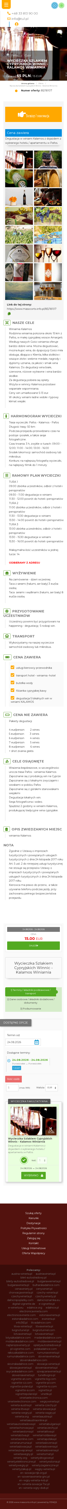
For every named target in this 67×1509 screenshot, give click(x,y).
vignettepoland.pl (26, 1394)
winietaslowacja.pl (21, 1446)
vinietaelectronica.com (33, 1397)
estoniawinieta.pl (49, 1315)
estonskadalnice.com (25, 1318)
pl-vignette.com (20, 1349)
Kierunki (34, 1218)
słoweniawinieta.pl (23, 1375)
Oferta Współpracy (33, 1253)
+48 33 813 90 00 (24, 13)
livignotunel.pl (20, 1330)
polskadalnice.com (45, 1349)
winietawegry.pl (23, 1454)
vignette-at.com (21, 1379)
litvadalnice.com (41, 1322)
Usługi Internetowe (33, 1248)
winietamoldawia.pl (44, 1435)
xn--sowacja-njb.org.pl (33, 1472)
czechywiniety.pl (45, 1296)
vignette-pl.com (46, 1382)
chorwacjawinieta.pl (21, 1292)
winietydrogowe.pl (42, 1457)
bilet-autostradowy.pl (33, 1277)
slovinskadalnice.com (20, 1364)
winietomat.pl (45, 1454)
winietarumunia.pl (21, 1442)
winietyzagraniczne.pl (45, 1465)
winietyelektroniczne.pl (21, 1461)
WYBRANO (31, 1175)
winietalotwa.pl (20, 1435)
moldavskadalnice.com (20, 1341)
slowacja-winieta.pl (48, 1364)
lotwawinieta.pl (44, 1334)
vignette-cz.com (21, 1382)
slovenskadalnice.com (33, 1360)
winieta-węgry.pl (45, 1412)
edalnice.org (34, 1307)
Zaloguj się (33, 1238)
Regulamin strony (33, 1233)
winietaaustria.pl (42, 1416)
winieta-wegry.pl (21, 1412)
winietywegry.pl (18, 1465)
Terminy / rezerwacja (37, 116)
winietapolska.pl (46, 1439)
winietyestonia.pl (49, 1461)
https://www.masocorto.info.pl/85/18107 (31, 308)
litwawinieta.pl (44, 1326)
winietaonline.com (22, 1439)
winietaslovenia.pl (46, 1442)
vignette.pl (45, 1390)
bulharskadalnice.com (46, 1285)
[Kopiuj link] (9, 314)
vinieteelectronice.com (22, 1401)
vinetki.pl (46, 1394)
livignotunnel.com (44, 1330)
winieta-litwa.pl (20, 1409)
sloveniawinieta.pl (49, 1356)
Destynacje (33, 1223)
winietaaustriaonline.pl (33, 1420)
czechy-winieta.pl (47, 1292)
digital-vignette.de (23, 1303)
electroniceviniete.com (21, 1315)
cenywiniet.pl (44, 1288)
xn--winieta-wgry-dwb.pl (33, 1488)
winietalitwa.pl (45, 1431)
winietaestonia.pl (23, 1431)
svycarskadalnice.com (19, 1371)
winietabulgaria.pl (49, 1424)
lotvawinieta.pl (22, 1334)
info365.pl (22, 1322)
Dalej (32, 945)
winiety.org (20, 1457)
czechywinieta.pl (21, 1296)
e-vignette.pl (47, 1303)
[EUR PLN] (51, 1087)
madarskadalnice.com (47, 1337)
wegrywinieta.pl (49, 1401)
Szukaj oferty (33, 1213)
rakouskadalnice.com (21, 1352)
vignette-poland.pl (21, 1386)
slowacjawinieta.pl (21, 1367)
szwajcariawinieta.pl (49, 1371)
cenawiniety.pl (24, 1288)
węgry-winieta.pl (45, 1469)
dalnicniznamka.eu (48, 1300)
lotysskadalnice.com (18, 1337)
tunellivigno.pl (46, 1375)
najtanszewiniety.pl (18, 1345)
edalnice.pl (52, 1307)
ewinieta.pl (48, 1318)
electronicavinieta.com (33, 1311)
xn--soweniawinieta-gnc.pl (34, 1476)
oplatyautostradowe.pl (47, 1345)
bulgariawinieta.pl (18, 1285)
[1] (42, 1160)
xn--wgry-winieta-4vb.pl (33, 1480)
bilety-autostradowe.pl (20, 1281)
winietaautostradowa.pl (21, 1424)
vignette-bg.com (45, 1379)
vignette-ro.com (46, 1386)
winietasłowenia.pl (47, 1450)
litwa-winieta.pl (23, 1326)
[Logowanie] (16, 24)
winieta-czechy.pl (45, 1405)
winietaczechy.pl (47, 1427)
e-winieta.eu (15, 1307)
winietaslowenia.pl (46, 1446)
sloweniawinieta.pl (46, 1367)
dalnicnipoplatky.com (20, 1300)
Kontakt (34, 1243)
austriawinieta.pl (46, 1273)
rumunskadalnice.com (21, 1356)
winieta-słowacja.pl (44, 1409)
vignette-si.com (25, 1390)
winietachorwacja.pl (21, 1427)
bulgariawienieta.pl (49, 1281)
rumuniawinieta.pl (48, 1352)
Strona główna (27, 83)
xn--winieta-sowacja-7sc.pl (34, 1484)
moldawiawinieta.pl (49, 1341)
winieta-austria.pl (21, 1405)
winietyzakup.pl (21, 1469)
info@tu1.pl (20, 19)
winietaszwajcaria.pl (20, 1450)
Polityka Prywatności (34, 1228)
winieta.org (22, 1416)
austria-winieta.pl (21, 1273)
